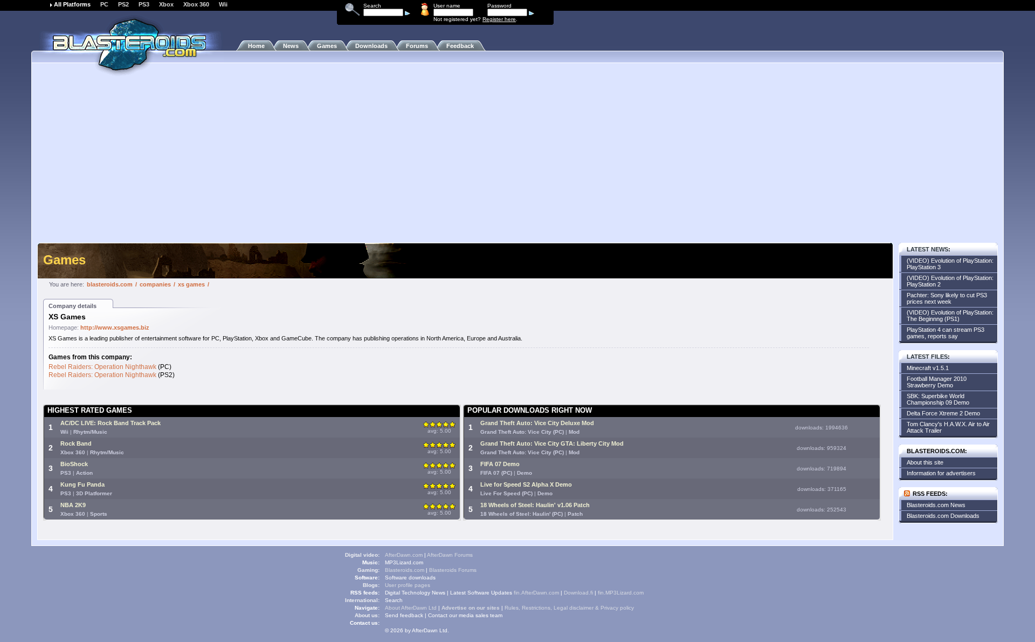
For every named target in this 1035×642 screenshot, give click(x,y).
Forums (417, 46)
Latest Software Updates (481, 593)
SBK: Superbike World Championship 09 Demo (938, 399)
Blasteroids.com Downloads (943, 516)
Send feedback (404, 615)
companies (155, 284)
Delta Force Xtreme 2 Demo (943, 413)
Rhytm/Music (90, 432)
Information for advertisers (941, 473)
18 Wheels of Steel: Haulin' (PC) (521, 514)
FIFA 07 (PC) (496, 473)
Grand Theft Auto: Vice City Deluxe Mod (537, 423)
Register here (499, 19)
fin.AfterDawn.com (536, 593)
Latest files (927, 356)
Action (84, 473)
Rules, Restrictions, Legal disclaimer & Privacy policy (569, 608)
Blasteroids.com (404, 570)
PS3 (144, 4)
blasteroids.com (110, 284)
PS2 (123, 4)
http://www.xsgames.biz (114, 327)
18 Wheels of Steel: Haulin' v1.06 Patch (535, 505)
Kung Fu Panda (82, 484)
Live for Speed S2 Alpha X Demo (526, 484)
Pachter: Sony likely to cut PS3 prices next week (947, 298)
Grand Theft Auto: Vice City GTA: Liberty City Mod (552, 443)
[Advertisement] (517, 159)
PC (104, 4)
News (291, 46)
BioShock (74, 464)
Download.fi (578, 593)
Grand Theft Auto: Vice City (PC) (522, 432)
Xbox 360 (196, 4)
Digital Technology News (415, 593)
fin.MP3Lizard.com (621, 593)
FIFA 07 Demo (500, 464)
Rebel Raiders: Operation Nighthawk (102, 367)
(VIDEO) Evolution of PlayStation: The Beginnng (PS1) (950, 315)
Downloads (371, 46)
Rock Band (76, 443)
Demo (524, 473)
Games (327, 46)
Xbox (166, 4)
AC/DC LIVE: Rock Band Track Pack (110, 423)
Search (394, 600)
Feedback (460, 46)
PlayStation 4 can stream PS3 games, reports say (945, 332)
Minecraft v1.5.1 (928, 368)
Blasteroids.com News (936, 505)
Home (256, 46)
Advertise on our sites (470, 608)
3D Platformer (94, 493)
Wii (223, 4)
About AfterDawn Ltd (411, 608)
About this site (925, 462)
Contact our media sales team (465, 615)
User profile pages (407, 585)
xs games (191, 284)
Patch (575, 514)
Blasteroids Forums (453, 570)
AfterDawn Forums (450, 555)
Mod (574, 432)
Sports (98, 514)
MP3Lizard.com (404, 562)
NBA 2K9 (73, 505)
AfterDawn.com (404, 555)
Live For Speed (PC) (506, 493)
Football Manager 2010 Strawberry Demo (937, 381)
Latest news (927, 249)
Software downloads (410, 577)
